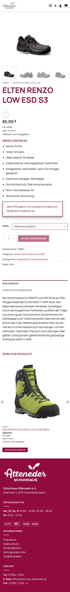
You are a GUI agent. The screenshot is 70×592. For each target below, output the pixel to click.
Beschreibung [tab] (10, 283)
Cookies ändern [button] (12, 556)
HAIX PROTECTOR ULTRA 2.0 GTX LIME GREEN (25, 429)
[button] (50, 6)
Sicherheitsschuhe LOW (27, 82)
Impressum (10, 539)
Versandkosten (12, 548)
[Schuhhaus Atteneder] (14, 5)
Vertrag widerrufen (14, 552)
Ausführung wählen (15, 450)
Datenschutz (11, 544)
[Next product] (6, 115)
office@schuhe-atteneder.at (29, 579)
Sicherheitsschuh (39, 259)
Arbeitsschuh (23, 259)
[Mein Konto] (60, 5)
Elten (11, 264)
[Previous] (8, 40)
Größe (5, 226)
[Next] (62, 40)
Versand (11, 130)
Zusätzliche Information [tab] (17, 290)
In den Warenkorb (33, 238)
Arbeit (6, 82)
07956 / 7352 (16, 575)
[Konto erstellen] (55, 5)
